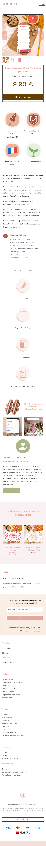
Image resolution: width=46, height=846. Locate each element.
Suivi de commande (10, 758)
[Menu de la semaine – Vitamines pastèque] (12, 526)
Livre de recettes (9, 692)
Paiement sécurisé (9, 723)
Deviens (5, 714)
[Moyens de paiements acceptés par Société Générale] (23, 827)
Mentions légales (9, 727)
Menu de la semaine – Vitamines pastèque (12, 550)
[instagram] (18, 819)
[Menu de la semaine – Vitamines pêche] (33, 526)
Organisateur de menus (11, 695)
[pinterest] (28, 819)
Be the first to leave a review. (23, 76)
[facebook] (23, 819)
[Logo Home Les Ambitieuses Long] (10, 2)
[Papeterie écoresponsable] (33, 142)
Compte (5, 752)
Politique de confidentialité (13, 736)
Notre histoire (7, 717)
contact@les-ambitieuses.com (14, 772)
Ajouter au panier (23, 97)
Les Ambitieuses (12, 804)
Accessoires (7, 698)
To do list (6, 685)
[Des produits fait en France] (12, 142)
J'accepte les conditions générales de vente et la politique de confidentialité (25, 629)
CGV (3, 729)
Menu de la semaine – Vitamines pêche (33, 548)
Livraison (5, 720)
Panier (4, 755)
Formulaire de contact (11, 775)
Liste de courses (9, 688)
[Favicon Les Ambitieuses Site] (23, 792)
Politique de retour (10, 733)
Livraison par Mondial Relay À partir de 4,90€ (12, 134)
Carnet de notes (8, 679)
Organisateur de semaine (12, 682)
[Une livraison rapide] (12, 111)
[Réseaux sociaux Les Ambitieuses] (12, 417)
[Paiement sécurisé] (33, 111)
